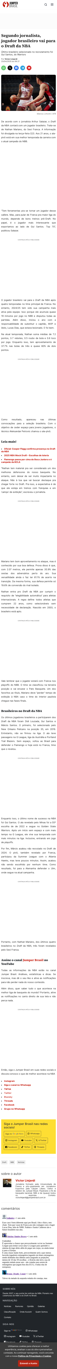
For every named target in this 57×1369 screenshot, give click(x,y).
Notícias (21, 1162)
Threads (40, 1147)
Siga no (8, 1134)
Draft (4, 1162)
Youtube (28, 1140)
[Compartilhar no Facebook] (16, 68)
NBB (12, 1162)
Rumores (19, 1306)
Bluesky (8, 1097)
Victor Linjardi (11, 59)
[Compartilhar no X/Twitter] (10, 68)
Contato (7, 1317)
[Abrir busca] (46, 5)
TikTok (27, 1147)
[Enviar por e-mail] (29, 68)
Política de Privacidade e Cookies (34, 1356)
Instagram (12, 1140)
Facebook (12, 1147)
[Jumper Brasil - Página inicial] (10, 4)
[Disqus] (28, 1246)
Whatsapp (35, 1133)
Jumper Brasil (33, 960)
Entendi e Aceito (28, 1363)
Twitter (7, 1093)
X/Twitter (42, 1140)
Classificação (10, 1312)
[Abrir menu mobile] (52, 4)
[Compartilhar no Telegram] (22, 68)
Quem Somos (42, 1312)
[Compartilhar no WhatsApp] (3, 68)
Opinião (30, 1306)
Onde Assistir (26, 1312)
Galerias (41, 1306)
